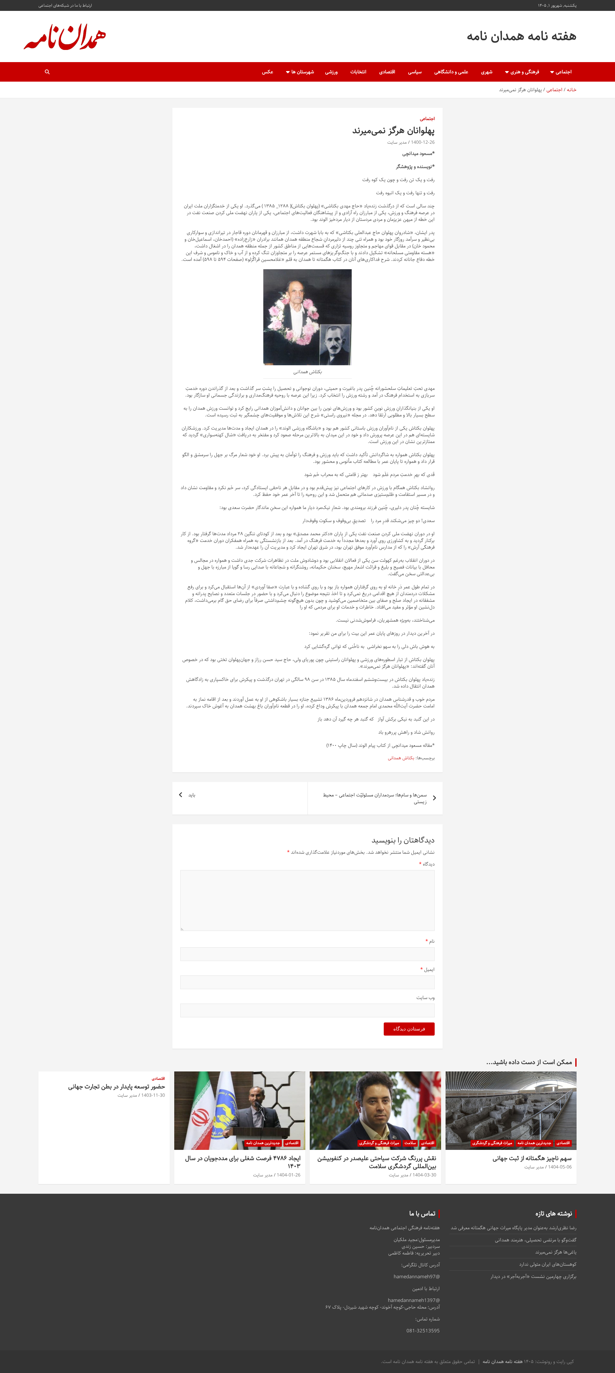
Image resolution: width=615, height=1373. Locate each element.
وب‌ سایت (425, 997)
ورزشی (331, 72)
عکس (267, 72)
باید (191, 795)
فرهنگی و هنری (525, 72)
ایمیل (427, 969)
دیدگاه (427, 864)
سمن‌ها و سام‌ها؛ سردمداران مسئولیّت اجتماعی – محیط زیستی (375, 798)
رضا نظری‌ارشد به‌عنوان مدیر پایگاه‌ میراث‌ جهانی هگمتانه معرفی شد (514, 1228)
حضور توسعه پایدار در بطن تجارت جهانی (116, 1086)
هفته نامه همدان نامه (522, 36)
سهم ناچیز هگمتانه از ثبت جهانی (532, 1158)
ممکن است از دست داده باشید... (529, 1062)
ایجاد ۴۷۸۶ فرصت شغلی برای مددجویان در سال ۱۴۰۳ (242, 1162)
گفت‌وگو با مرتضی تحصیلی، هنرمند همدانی (536, 1240)
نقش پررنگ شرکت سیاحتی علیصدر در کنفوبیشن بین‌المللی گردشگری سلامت (376, 1162)
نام (430, 941)
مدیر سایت (397, 142)
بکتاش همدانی (401, 758)
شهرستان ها (302, 72)
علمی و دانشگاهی (451, 72)
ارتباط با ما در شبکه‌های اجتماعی (65, 5)
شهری (486, 72)
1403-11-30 (153, 1095)
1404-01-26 (288, 1175)
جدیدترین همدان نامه (534, 1143)
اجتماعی (564, 72)
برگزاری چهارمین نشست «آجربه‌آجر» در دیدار (533, 1276)
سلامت (410, 1143)
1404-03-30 (424, 1175)
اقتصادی (387, 72)
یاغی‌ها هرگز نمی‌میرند (556, 1252)
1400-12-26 (423, 142)
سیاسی (415, 72)
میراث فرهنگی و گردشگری (492, 1143)
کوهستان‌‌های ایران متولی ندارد (548, 1264)
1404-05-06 (560, 1167)
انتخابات (358, 72)
